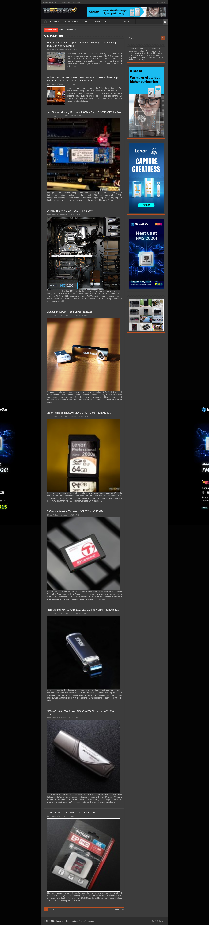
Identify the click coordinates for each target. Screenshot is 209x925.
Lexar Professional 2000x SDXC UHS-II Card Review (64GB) (79, 412)
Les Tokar (52, 49)
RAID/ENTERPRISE (112, 22)
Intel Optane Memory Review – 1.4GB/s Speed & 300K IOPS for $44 (84, 112)
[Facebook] (160, 2)
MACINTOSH (128, 22)
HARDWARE (96, 22)
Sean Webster (61, 416)
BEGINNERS (55, 22)
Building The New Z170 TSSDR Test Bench (70, 210)
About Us (76, 2)
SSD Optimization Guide (68, 30)
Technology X (65, 2)
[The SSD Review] (60, 9)
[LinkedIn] (165, 2)
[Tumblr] (167, 2)
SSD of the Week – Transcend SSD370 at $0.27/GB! (75, 511)
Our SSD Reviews (143, 22)
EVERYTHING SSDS (71, 22)
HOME (46, 21)
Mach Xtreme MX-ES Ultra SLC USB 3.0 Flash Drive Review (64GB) (83, 610)
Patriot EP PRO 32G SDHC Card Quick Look (71, 812)
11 (82, 116)
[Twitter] (162, 2)
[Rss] (158, 2)
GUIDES (85, 22)
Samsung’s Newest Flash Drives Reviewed (69, 311)
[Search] (163, 38)
